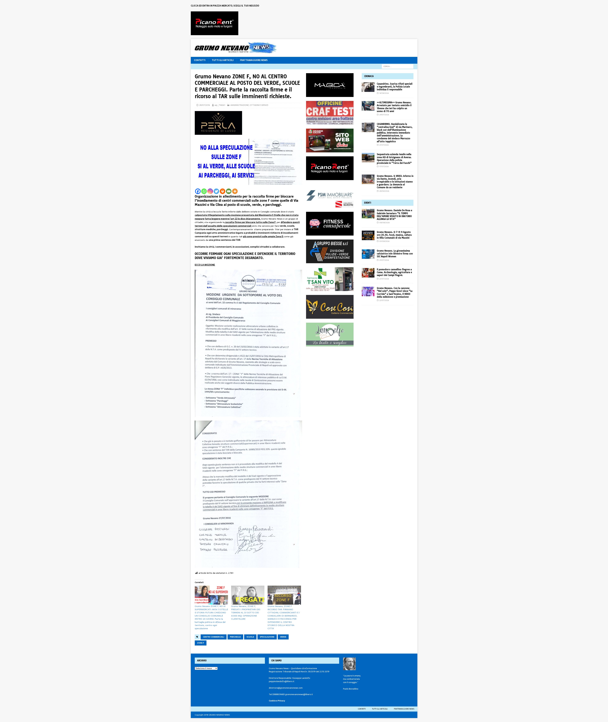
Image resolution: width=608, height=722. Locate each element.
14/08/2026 (384, 93)
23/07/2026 (384, 278)
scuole (250, 637)
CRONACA (369, 76)
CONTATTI (199, 60)
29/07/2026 (384, 114)
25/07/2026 (384, 260)
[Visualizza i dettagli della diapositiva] (214, 23)
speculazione (267, 637)
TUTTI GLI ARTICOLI (223, 60)
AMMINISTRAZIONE (239, 105)
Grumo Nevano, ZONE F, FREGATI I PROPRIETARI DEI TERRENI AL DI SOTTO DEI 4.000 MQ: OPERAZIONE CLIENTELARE (245, 612)
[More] (235, 191)
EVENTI (367, 202)
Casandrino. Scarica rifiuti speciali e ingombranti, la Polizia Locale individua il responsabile (394, 86)
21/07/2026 (384, 145)
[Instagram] (210, 191)
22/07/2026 (384, 300)
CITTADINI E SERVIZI (259, 105)
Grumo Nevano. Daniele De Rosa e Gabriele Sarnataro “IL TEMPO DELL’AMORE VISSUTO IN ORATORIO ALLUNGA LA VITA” (394, 214)
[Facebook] (198, 191)
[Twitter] (216, 191)
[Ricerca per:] (397, 66)
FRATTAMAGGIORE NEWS (254, 60)
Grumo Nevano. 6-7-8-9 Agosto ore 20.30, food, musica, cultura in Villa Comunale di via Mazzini (394, 235)
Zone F (200, 643)
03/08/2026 (384, 241)
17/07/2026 (384, 166)
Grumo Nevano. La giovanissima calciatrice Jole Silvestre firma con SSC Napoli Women (395, 253)
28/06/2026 (384, 191)
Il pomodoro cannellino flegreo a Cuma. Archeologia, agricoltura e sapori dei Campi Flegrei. (394, 272)
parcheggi (235, 637)
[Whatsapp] (204, 191)
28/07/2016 (204, 105)
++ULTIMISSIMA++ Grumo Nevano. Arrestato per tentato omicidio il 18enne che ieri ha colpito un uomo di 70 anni (394, 107)
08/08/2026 (384, 222)
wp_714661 (220, 105)
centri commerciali (213, 637)
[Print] (222, 191)
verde (283, 637)
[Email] (228, 191)
